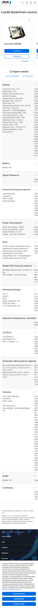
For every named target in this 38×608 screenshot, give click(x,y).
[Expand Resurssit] (35, 559)
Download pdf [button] (13, 76)
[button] (22, 2)
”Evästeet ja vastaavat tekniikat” (11, 589)
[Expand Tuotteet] (35, 548)
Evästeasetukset (19, 594)
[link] (16, 56)
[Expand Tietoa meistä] (35, 537)
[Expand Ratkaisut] (35, 553)
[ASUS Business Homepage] (6, 2)
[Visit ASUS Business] (8, 532)
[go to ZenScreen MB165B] (16, 32)
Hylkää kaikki (19, 599)
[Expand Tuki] (35, 542)
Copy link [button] (29, 76)
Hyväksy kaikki (19, 604)
